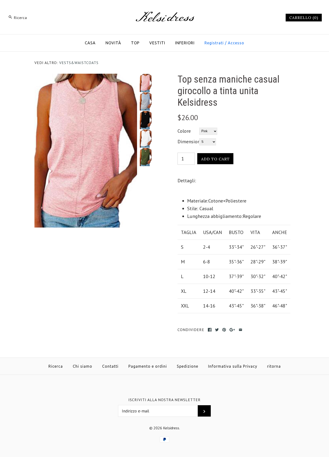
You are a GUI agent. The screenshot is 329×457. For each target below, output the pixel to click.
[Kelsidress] (164, 9)
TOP (135, 43)
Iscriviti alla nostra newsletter (164, 399)
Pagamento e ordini (147, 366)
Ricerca (55, 366)
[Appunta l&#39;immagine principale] (224, 330)
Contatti (110, 366)
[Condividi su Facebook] (209, 330)
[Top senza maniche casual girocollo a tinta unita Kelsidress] (85, 77)
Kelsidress (171, 427)
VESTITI (157, 43)
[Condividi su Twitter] (217, 330)
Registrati (214, 43)
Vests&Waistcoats (79, 62)
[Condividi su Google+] (232, 330)
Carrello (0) (303, 17)
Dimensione (188, 141)
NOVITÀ (113, 43)
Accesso (236, 43)
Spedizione (187, 366)
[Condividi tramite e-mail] (240, 330)
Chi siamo (82, 366)
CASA (90, 43)
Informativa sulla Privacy (232, 366)
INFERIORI (185, 43)
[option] (145, 83)
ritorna (274, 366)
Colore (184, 131)
